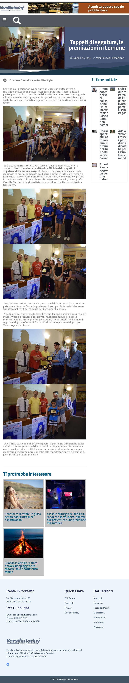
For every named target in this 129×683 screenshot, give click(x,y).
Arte (37, 80)
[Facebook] (7, 664)
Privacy (68, 608)
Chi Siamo (69, 598)
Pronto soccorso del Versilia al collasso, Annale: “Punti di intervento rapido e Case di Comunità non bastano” (107, 107)
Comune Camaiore (21, 80)
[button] (4, 19)
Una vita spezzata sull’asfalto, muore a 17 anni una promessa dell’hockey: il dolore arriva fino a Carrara (108, 144)
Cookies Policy (71, 612)
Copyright (69, 603)
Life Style (47, 80)
